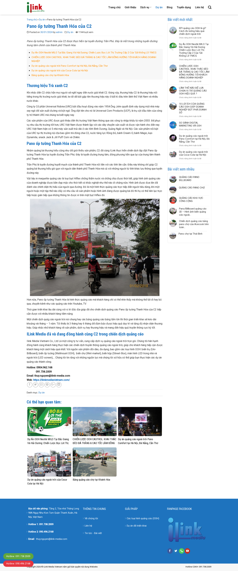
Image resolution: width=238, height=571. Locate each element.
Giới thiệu (130, 7)
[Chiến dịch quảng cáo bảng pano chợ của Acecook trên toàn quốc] (173, 224)
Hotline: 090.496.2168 (18, 563)
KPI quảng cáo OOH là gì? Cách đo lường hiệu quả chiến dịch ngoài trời (192, 31)
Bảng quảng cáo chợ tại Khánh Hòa (50, 75)
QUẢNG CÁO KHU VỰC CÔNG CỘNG (191, 200)
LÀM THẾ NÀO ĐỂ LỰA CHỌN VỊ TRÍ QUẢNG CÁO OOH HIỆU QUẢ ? (193, 90)
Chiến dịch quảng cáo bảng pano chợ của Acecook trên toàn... (194, 224)
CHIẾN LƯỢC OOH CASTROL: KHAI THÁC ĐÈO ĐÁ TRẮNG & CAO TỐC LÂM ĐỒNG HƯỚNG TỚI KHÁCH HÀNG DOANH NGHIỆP (194, 72)
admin (59, 32)
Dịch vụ (144, 7)
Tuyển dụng (184, 7)
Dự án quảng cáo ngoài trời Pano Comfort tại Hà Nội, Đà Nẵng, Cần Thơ (70, 65)
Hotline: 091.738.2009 (18, 556)
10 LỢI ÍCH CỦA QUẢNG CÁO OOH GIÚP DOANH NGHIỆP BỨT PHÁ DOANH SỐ (193, 108)
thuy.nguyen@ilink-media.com (51, 539)
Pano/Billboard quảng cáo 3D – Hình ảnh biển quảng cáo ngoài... (192, 211)
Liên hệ (199, 7)
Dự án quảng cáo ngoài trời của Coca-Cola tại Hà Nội (60, 70)
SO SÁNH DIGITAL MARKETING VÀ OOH (190, 124)
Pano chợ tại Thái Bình (190, 233)
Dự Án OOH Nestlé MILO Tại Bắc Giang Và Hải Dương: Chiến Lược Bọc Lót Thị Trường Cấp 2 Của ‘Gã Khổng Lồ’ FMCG (94, 52)
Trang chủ (114, 7)
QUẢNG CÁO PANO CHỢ (192, 187)
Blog (169, 7)
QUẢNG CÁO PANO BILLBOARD (189, 179)
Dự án (159, 7)
